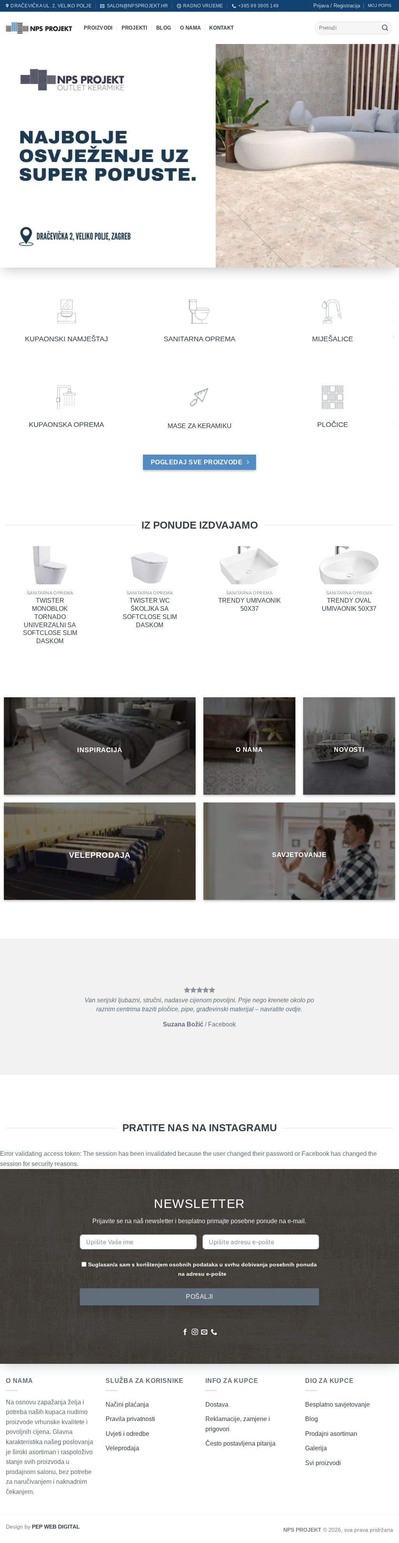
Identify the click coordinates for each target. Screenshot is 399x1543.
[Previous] (18, 1006)
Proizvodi (98, 28)
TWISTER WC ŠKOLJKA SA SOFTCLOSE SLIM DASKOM (150, 612)
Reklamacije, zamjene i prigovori (237, 1424)
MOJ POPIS (379, 5)
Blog (163, 28)
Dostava (216, 1404)
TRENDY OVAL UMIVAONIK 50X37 (349, 604)
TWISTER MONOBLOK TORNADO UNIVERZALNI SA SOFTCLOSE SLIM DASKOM (50, 620)
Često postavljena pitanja (240, 1443)
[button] (336, 6)
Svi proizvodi (323, 1463)
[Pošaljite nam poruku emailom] (204, 1332)
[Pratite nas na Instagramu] (195, 1332)
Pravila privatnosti (130, 1419)
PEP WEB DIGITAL (56, 1527)
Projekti (135, 28)
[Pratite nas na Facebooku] (185, 1332)
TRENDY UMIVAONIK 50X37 (249, 604)
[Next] (381, 1006)
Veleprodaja (122, 1448)
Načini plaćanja (127, 1404)
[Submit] (385, 28)
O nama (190, 28)
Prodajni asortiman (331, 1433)
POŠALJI (199, 1296)
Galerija (316, 1448)
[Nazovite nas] (214, 1332)
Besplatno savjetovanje (337, 1404)
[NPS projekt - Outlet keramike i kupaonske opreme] (39, 28)
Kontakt (221, 28)
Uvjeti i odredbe (127, 1433)
